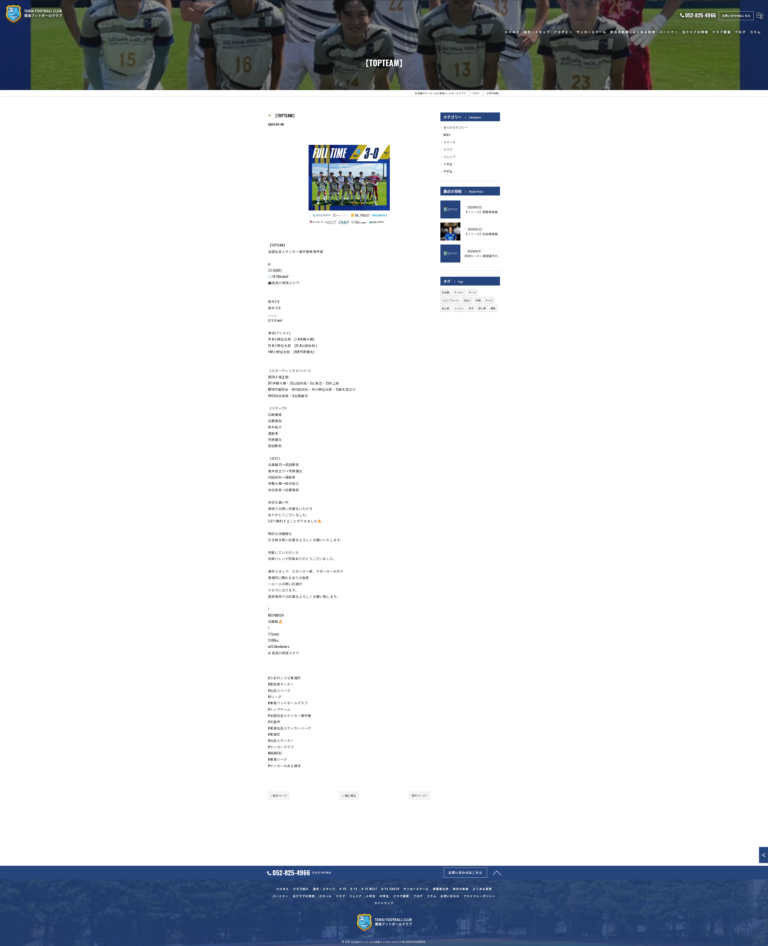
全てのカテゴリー (455, 127)
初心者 (445, 308)
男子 (471, 308)
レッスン (459, 308)
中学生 (448, 171)
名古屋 (445, 292)
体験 (478, 300)
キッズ (489, 300)
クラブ (448, 149)
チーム (472, 292)
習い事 (482, 308)
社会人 (467, 300)
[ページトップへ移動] (497, 873)
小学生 (448, 164)
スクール (449, 142)
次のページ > (419, 795)
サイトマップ (384, 903)
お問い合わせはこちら (736, 15)
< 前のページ (279, 795)
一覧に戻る (349, 795)
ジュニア (449, 156)
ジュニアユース (450, 300)
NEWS (446, 135)
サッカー (459, 292)
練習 (493, 308)
